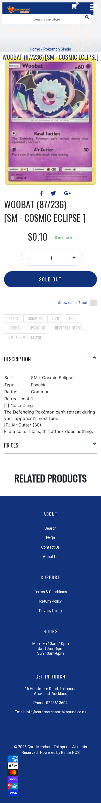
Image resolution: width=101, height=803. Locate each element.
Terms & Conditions (50, 592)
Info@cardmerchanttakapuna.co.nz (56, 712)
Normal (14, 328)
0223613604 (57, 703)
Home (35, 49)
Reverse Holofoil (69, 328)
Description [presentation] (17, 359)
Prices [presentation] (11, 445)
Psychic (38, 328)
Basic (13, 318)
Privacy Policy (50, 611)
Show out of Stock (73, 302)
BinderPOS (70, 752)
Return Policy (50, 601)
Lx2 (72, 318)
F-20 (55, 318)
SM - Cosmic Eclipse (25, 337)
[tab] (50, 361)
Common (35, 318)
